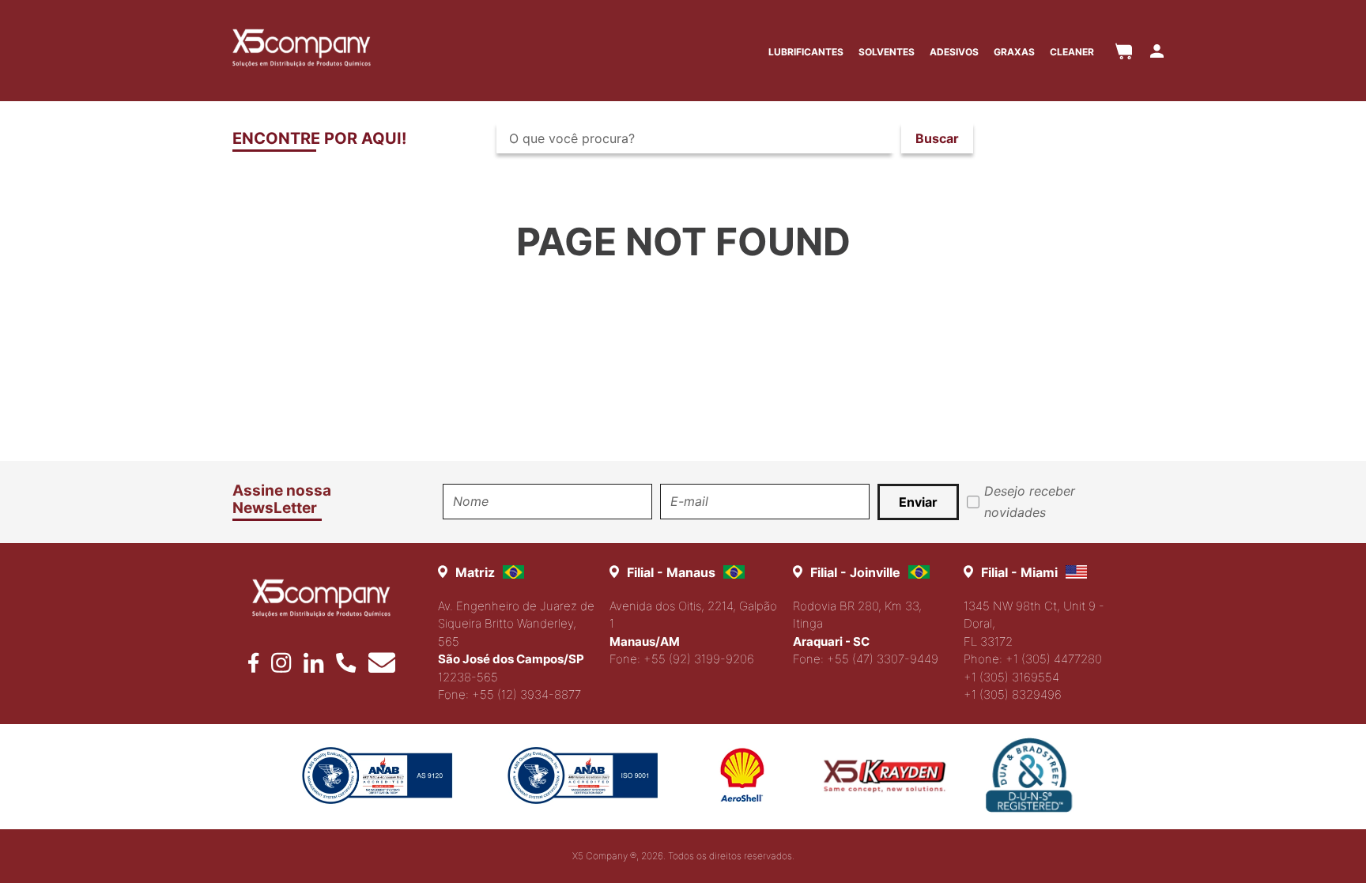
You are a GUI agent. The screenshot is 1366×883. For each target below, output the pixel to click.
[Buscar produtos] (937, 138)
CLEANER (1072, 52)
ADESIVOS (954, 52)
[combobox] (741, 138)
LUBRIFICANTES (805, 52)
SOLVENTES (886, 52)
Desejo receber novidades (1029, 501)
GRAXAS (1014, 52)
